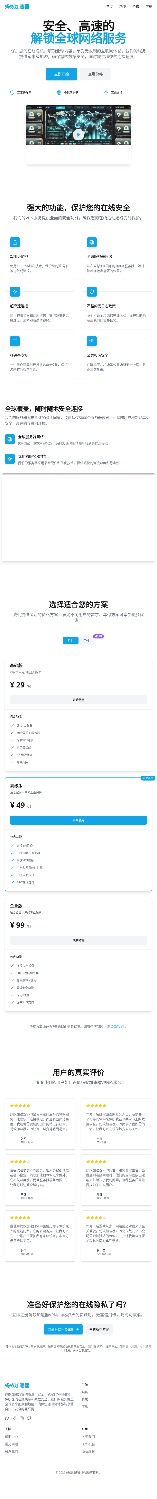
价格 (135, 6)
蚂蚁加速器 (73, 1472)
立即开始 (61, 74)
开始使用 (78, 700)
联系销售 (78, 940)
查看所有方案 (99, 1329)
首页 (109, 6)
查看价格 (95, 74)
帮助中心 (11, 1437)
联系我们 (117, 1026)
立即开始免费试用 (61, 1329)
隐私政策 (88, 1451)
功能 (122, 6)
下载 (149, 6)
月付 (71, 640)
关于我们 (88, 1437)
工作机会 (88, 1444)
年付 (88, 639)
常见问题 (11, 1444)
